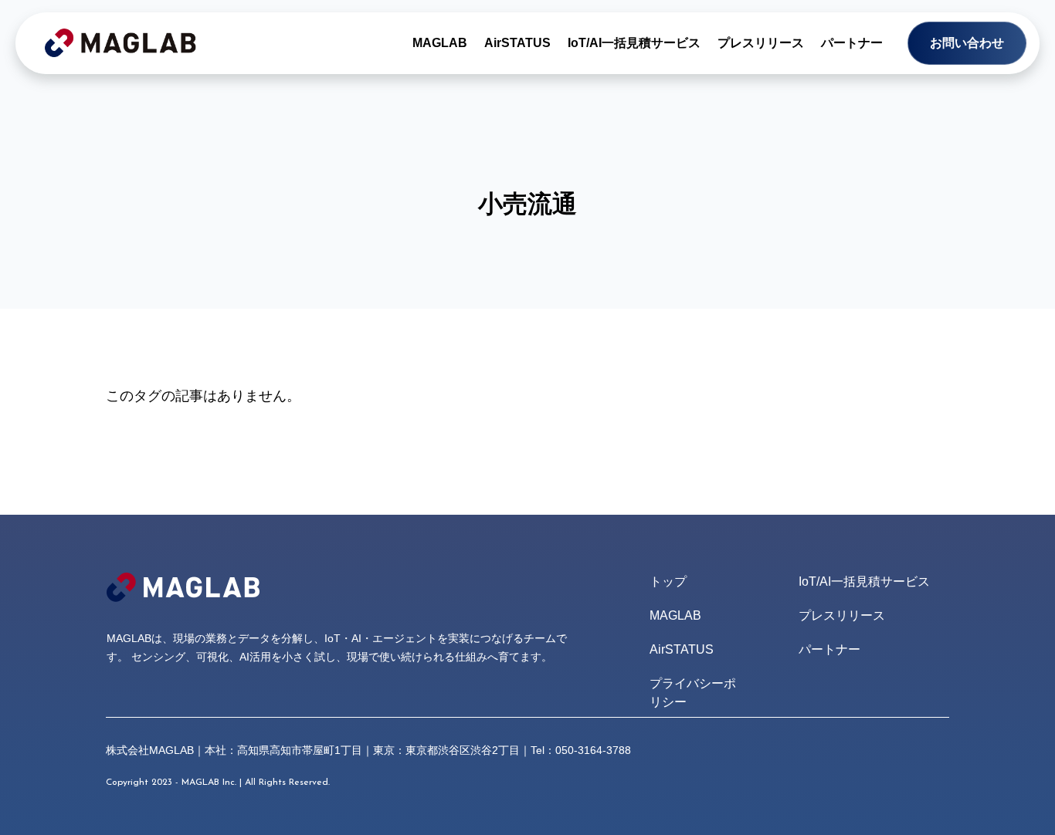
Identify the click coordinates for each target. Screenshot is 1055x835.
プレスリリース (760, 42)
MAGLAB (439, 42)
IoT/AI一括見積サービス (634, 42)
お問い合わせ (967, 42)
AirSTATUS (517, 42)
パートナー (852, 42)
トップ (668, 581)
